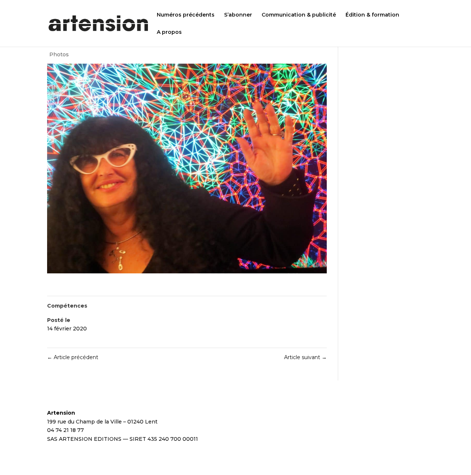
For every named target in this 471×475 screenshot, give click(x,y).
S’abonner (238, 15)
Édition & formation (372, 15)
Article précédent (72, 357)
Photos (59, 54)
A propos (169, 32)
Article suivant (305, 357)
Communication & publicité (299, 15)
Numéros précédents (186, 15)
